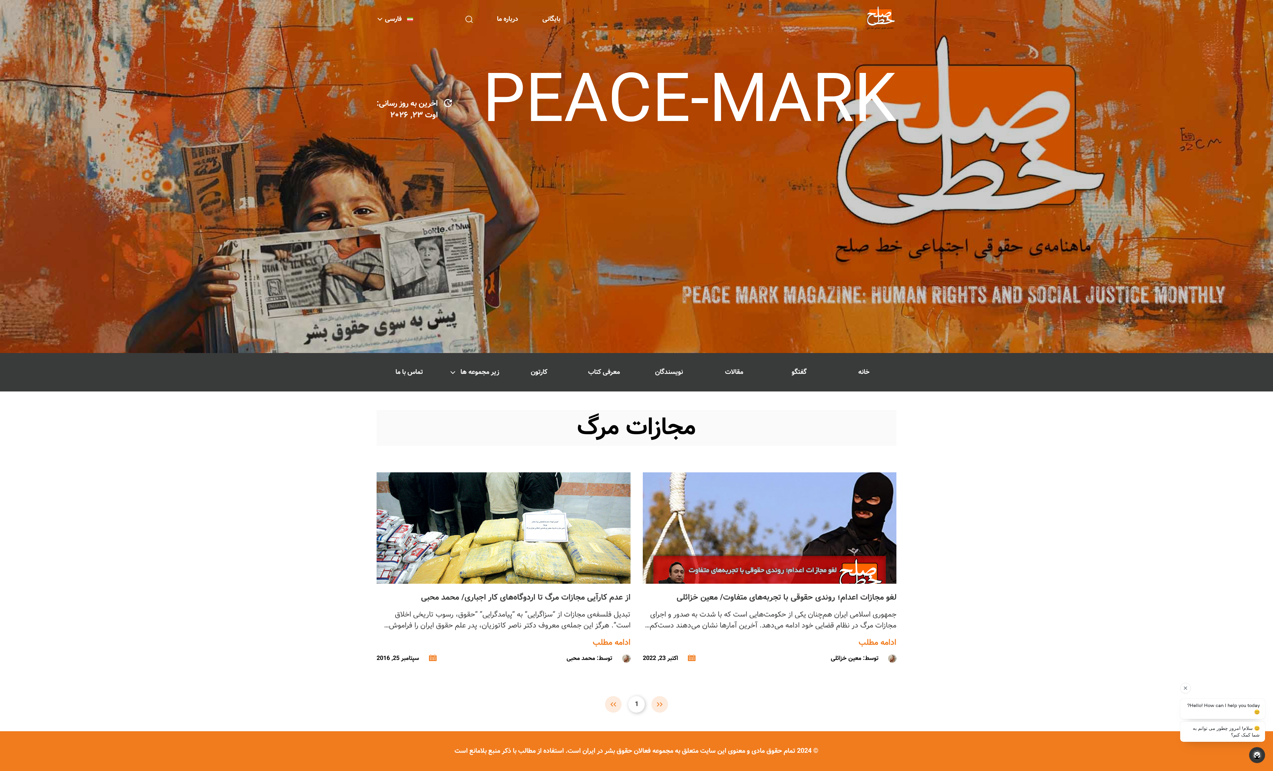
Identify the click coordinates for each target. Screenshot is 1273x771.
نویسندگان (669, 372)
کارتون (539, 372)
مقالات (734, 372)
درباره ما (507, 19)
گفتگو (799, 372)
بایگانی (551, 19)
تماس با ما (409, 372)
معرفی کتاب (604, 372)
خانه (864, 372)
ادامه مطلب (877, 643)
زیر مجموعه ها (479, 372)
